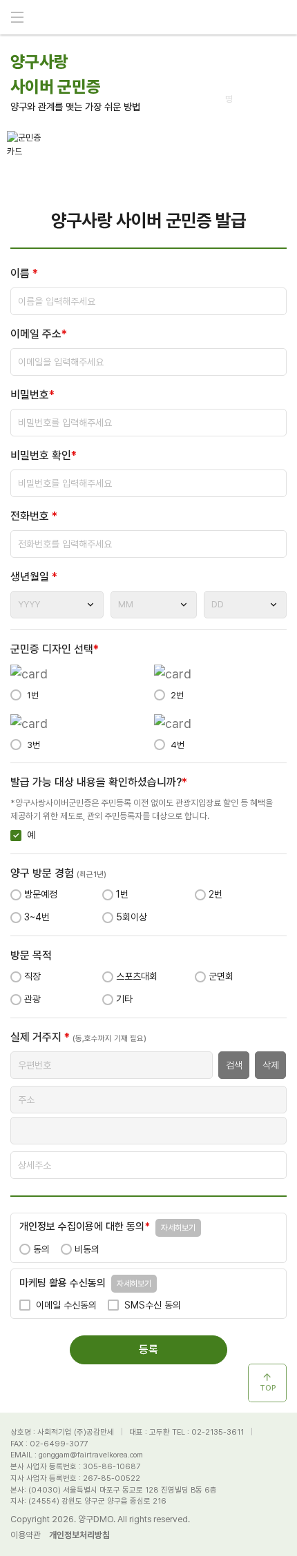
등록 (148, 1349)
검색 (234, 1065)
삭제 (270, 1065)
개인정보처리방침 (79, 1535)
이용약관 (25, 1535)
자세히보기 (178, 1228)
